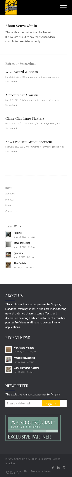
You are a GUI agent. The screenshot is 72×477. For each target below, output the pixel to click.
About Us (10, 193)
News (8, 205)
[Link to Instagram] (64, 467)
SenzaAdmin (11, 81)
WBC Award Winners (21, 71)
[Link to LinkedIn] (58, 467)
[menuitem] (21, 471)
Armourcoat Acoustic (21, 95)
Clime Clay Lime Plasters (24, 118)
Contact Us (11, 211)
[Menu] (61, 7)
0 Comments (28, 76)
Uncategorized (47, 76)
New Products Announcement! (29, 141)
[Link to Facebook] (53, 467)
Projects (9, 199)
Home (8, 187)
